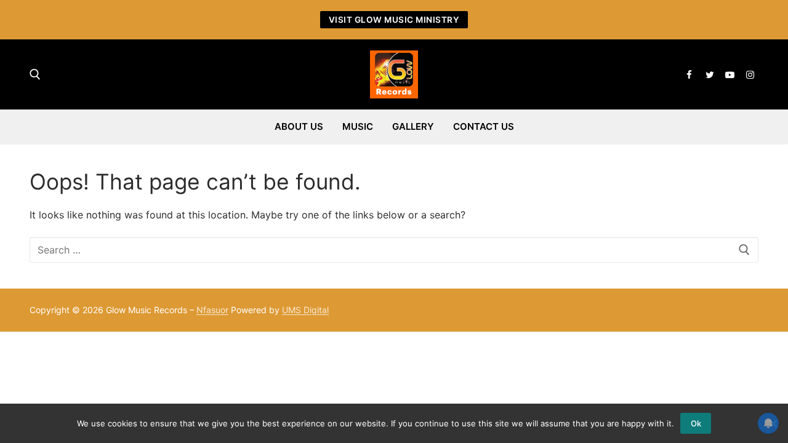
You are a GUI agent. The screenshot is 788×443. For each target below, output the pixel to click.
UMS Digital (305, 310)
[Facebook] (689, 74)
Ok (696, 423)
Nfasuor (212, 310)
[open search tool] (35, 74)
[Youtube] (730, 74)
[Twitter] (709, 74)
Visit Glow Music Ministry (394, 20)
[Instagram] (750, 74)
